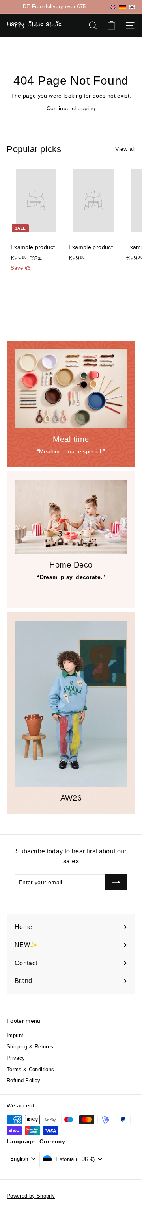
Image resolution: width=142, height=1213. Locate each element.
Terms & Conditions (30, 1069)
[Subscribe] (116, 882)
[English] (113, 7)
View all (125, 149)
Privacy (16, 1058)
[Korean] (132, 7)
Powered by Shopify (31, 1196)
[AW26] (71, 704)
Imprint (15, 1035)
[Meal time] (71, 388)
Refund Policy (24, 1080)
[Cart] (111, 25)
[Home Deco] (71, 517)
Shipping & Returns (30, 1047)
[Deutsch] (122, 7)
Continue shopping (71, 108)
